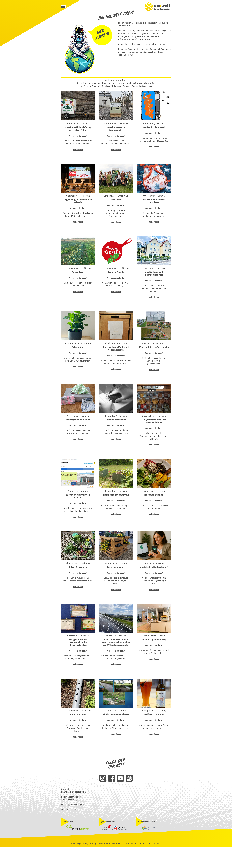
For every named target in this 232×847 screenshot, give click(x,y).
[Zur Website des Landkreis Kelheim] (153, 828)
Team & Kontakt (118, 843)
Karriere (157, 843)
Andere (135, 86)
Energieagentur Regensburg (83, 843)
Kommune (97, 83)
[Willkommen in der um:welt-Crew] (87, 73)
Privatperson (124, 83)
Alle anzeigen (150, 83)
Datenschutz (145, 843)
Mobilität (96, 86)
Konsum (117, 86)
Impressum (133, 843)
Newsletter (103, 843)
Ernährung (107, 86)
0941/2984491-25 (68, 809)
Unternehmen (109, 83)
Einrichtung (136, 83)
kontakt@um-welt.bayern (72, 804)
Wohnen (126, 86)
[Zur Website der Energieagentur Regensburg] (78, 828)
